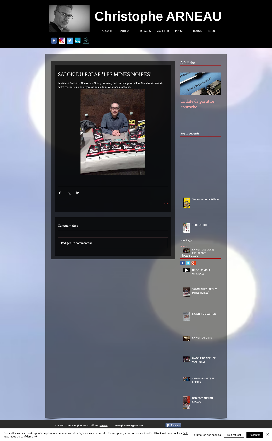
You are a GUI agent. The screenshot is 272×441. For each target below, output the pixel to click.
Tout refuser (234, 435)
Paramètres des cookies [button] (206, 435)
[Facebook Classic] (54, 41)
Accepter (255, 435)
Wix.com (104, 425)
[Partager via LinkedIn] (78, 193)
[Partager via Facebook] (59, 193)
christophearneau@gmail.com (129, 425)
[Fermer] (267, 434)
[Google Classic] (194, 263)
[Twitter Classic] (188, 263)
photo (183, 246)
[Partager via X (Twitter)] (68, 193)
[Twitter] (70, 41)
